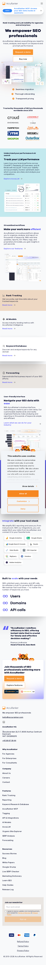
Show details (28, 486)
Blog (4, 858)
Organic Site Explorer (12, 831)
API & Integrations (10, 818)
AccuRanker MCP (10, 809)
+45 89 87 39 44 (9, 741)
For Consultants (9, 763)
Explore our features (13, 248)
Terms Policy (23, 946)
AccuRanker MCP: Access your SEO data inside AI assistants (25, 10)
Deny (23, 509)
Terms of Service (24, 913)
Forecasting (7, 840)
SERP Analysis (8, 836)
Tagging (6, 813)
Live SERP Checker (10, 871)
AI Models (6, 822)
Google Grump (9, 867)
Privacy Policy (23, 951)
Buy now (23, 59)
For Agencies (8, 754)
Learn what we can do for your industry (17, 424)
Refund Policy (23, 942)
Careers (6, 778)
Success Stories (9, 853)
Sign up (23, 919)
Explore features (15, 685)
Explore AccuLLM (11, 179)
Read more (7, 305)
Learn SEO (7, 880)
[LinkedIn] (3, 722)
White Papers (8, 862)
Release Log (8, 889)
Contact (6, 782)
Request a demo (23, 52)
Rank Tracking (8, 795)
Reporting (6, 800)
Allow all (23, 493)
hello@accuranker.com (12, 717)
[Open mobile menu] (42, 3)
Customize (22, 501)
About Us (6, 773)
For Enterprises (9, 758)
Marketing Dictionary (12, 876)
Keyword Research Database (15, 804)
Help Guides (7, 885)
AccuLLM (6, 827)
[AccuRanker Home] (10, 3)
